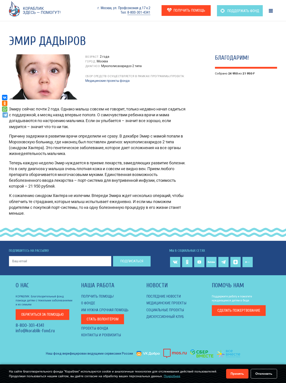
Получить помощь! (97, 296)
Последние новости (163, 296)
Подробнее (172, 376)
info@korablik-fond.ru (35, 330)
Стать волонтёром (102, 319)
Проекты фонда (94, 328)
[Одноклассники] (4, 103)
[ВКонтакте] (4, 97)
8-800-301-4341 (138, 12)
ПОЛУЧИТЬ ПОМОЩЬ (189, 10)
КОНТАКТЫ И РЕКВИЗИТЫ (101, 335)
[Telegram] (5, 115)
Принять (237, 373)
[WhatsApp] (4, 109)
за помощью (42, 314)
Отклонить (263, 373)
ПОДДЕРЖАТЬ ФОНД (242, 11)
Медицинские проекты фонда (107, 81)
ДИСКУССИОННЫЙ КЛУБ (165, 317)
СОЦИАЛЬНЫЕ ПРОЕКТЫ (165, 310)
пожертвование (238, 310)
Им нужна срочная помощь (104, 310)
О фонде (88, 303)
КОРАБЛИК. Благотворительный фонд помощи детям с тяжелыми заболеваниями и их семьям (44, 300)
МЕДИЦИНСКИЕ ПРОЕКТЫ (166, 303)
